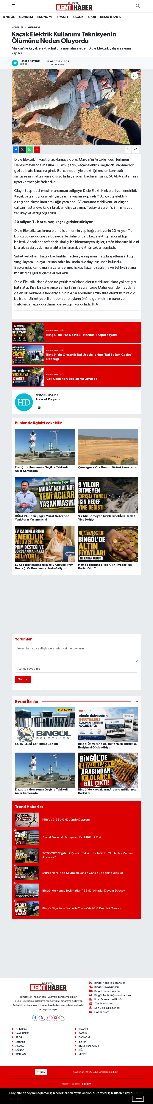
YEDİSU (83, 1054)
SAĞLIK (78, 17)
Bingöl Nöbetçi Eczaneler (109, 982)
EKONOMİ (44, 17)
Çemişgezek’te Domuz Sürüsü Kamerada (107, 467)
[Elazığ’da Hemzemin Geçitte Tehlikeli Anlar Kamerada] (45, 446)
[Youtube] (55, 1018)
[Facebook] (35, 1018)
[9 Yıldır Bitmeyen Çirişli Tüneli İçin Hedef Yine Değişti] (108, 495)
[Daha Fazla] (37, 149)
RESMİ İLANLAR (111, 17)
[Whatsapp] (62, 1018)
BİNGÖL (9, 17)
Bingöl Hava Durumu (106, 987)
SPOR (92, 17)
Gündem (34, 27)
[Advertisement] (80, 604)
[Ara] (137, 6)
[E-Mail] (39, 408)
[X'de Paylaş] (22, 149)
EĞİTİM (83, 1041)
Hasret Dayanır (48, 399)
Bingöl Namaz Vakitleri (107, 991)
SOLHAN (20, 1054)
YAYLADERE (22, 1033)
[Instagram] (49, 1018)
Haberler (18, 27)
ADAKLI (19, 1045)
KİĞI (81, 1050)
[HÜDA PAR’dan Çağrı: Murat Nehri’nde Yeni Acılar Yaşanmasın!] (45, 495)
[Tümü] (136, 701)
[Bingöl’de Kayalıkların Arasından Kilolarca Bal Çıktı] (108, 770)
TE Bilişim (85, 1083)
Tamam (138, 1099)
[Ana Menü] (13, 6)
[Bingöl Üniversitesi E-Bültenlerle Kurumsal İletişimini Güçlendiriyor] (108, 724)
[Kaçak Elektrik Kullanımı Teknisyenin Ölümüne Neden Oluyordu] (76, 107)
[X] (42, 1018)
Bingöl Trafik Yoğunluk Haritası (112, 995)
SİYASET (62, 17)
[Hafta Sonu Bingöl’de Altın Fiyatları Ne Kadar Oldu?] (108, 544)
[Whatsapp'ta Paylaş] (29, 149)
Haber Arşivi (101, 1012)
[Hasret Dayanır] (24, 402)
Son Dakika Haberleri (107, 1007)
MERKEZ (20, 1041)
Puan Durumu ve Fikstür (108, 999)
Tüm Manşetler (103, 1003)
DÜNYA (19, 1050)
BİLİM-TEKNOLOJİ (89, 1045)
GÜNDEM (26, 17)
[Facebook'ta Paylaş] (15, 149)
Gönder (23, 679)
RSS (42, 1072)
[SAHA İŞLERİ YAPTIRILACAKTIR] (45, 724)
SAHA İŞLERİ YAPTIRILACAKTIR (36, 743)
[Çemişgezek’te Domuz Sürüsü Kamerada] (108, 446)
